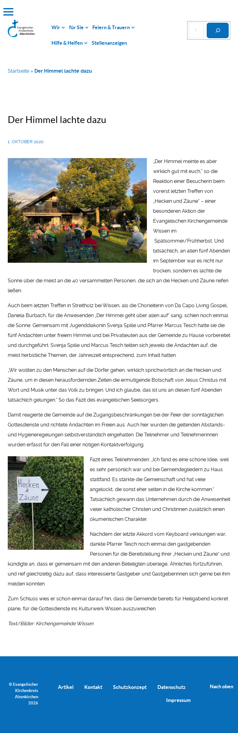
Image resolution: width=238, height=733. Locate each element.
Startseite (18, 71)
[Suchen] (218, 30)
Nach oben (221, 686)
